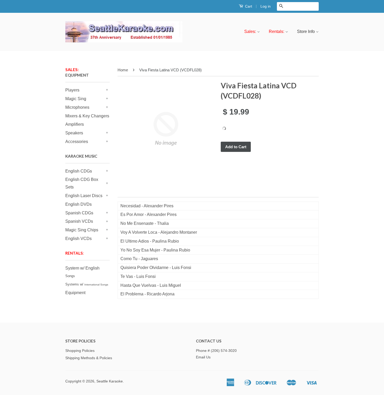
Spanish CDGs (79, 213)
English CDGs (78, 171)
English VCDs (78, 238)
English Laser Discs (83, 195)
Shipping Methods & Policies (88, 358)
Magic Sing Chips (81, 230)
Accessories (76, 141)
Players (72, 90)
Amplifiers (74, 124)
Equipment (75, 292)
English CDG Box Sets (81, 183)
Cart (248, 6)
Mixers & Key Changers (87, 116)
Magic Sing (75, 98)
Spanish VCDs (79, 221)
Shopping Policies (80, 351)
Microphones (77, 107)
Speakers (74, 133)
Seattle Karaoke (109, 381)
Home (123, 70)
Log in (265, 6)
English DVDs (78, 204)
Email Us (203, 357)
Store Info (306, 31)
